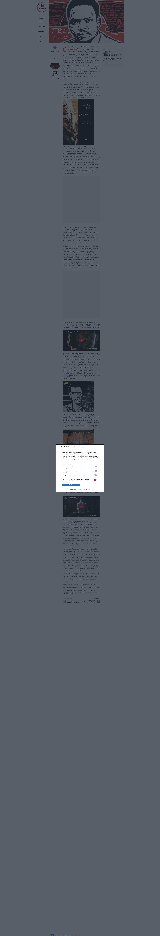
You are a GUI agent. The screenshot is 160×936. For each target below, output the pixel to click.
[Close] (101, 447)
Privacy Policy (87, 489)
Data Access (80, 489)
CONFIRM (71, 484)
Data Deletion (73, 489)
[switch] (95, 466)
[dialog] (80, 468)
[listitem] (80, 464)
